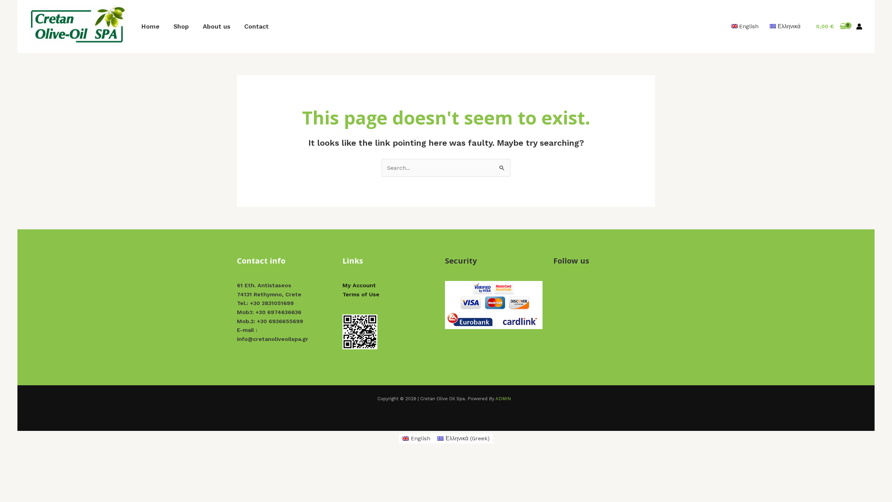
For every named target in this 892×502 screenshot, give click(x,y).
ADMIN (503, 398)
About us (216, 26)
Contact (256, 26)
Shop (181, 26)
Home (150, 26)
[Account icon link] (859, 26)
